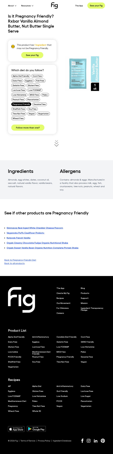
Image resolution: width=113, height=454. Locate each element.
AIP (9, 386)
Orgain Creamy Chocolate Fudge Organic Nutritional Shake (37, 242)
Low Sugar (86, 396)
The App (79, 5)
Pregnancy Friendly (21, 104)
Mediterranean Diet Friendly (41, 353)
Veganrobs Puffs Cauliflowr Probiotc (25, 232)
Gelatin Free (18, 85)
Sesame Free (39, 104)
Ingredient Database (62, 440)
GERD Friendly (87, 342)
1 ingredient (40, 44)
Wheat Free (18, 118)
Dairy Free (17, 80)
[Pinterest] (103, 441)
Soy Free (33, 109)
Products (85, 293)
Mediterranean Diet (17, 401)
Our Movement (63, 303)
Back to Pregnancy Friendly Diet (20, 260)
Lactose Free (19, 90)
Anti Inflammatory (40, 337)
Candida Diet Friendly (66, 337)
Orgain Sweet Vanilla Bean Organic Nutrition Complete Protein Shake (42, 247)
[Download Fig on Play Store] (36, 429)
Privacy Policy (44, 440)
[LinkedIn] (95, 441)
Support (84, 298)
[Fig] (54, 5)
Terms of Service (27, 440)
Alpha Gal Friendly (21, 76)
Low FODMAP (35, 90)
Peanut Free (18, 99)
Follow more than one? (28, 127)
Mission (84, 303)
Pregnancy (13, 406)
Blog (83, 288)
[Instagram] (89, 441)
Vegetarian (43, 113)
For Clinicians (63, 308)
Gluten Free (33, 85)
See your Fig (96, 5)
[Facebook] (82, 441)
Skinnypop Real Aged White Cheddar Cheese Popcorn (35, 227)
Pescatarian (33, 99)
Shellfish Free (19, 109)
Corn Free (37, 76)
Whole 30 (36, 411)
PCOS (59, 401)
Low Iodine (13, 352)
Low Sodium (62, 396)
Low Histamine (19, 95)
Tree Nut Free (19, 113)
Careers (60, 313)
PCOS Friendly (14, 357)
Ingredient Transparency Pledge (92, 309)
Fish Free (40, 80)
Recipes (60, 298)
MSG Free (34, 95)
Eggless (29, 80)
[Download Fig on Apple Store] (16, 429)
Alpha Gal (36, 386)
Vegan (32, 113)
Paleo (45, 95)
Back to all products (14, 263)
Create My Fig (63, 293)
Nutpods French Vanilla (18, 237)
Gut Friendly (62, 391)
